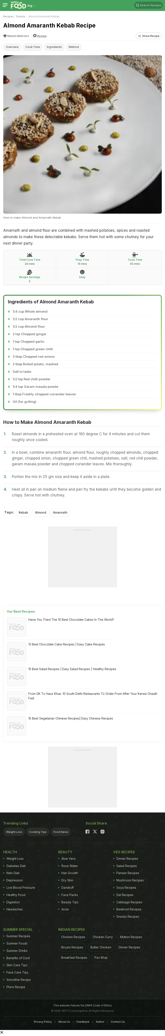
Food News (60, 832)
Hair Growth (69, 873)
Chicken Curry (103, 937)
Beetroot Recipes (128, 909)
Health (10, 852)
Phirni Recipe (15, 987)
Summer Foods (17, 943)
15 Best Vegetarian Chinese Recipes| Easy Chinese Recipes (70, 718)
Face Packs (69, 895)
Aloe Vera (68, 858)
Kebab (23, 512)
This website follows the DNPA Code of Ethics (82, 1005)
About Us (64, 1021)
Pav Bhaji (101, 957)
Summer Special (18, 929)
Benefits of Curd (18, 958)
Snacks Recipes (127, 916)
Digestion (13, 902)
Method (74, 47)
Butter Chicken (100, 947)
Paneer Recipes (127, 873)
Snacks (20, 16)
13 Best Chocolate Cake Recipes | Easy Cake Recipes (66, 644)
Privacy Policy (43, 1021)
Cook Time (33, 47)
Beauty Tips (69, 902)
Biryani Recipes (72, 947)
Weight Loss (14, 832)
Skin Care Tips (16, 965)
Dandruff (67, 887)
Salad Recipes (126, 866)
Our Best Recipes (21, 611)
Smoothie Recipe (18, 979)
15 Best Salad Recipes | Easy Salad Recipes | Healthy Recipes (72, 669)
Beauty (65, 852)
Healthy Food (15, 895)
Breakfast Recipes (74, 957)
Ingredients (54, 47)
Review (42, 36)
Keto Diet (12, 873)
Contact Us (118, 1021)
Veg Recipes (124, 852)
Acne (65, 909)
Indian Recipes (71, 929)
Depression (14, 880)
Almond (40, 512)
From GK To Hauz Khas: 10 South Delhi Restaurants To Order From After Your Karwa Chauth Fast (92, 696)
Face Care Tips (17, 972)
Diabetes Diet (16, 866)
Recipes (8, 16)
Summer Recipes (18, 936)
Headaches (14, 909)
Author (100, 1021)
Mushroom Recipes (130, 880)
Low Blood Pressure (20, 887)
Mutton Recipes (131, 937)
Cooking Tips (38, 832)
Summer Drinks (17, 950)
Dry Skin (67, 880)
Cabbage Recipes (129, 902)
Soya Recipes (126, 887)
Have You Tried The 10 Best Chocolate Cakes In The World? (71, 619)
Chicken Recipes (73, 937)
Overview (12, 47)
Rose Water (69, 866)
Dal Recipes (124, 895)
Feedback (82, 1021)
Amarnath (60, 512)
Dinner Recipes (127, 858)
